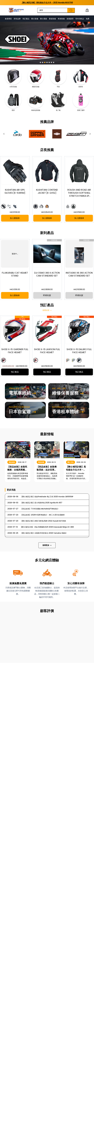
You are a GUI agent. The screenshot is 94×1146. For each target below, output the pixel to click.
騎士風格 (43, 18)
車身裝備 (61, 18)
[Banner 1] (40, 62)
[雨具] (13, 99)
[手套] (58, 76)
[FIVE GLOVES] (77, 134)
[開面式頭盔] (35, 76)
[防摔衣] (80, 76)
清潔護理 (70, 18)
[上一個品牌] (4, 134)
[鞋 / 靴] (58, 99)
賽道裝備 (52, 18)
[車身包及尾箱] (35, 99)
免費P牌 (89, 18)
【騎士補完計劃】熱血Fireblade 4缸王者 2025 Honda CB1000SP (47, 2)
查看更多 (47, 545)
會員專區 (8, 18)
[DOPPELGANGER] (37, 134)
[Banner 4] (47, 62)
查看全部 (47, 310)
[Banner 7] (53, 62)
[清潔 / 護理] (80, 99)
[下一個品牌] (90, 134)
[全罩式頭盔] (13, 76)
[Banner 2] (42, 62)
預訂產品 (26, 18)
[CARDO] (17, 134)
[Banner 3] (44, 62)
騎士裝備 (34, 18)
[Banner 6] (51, 62)
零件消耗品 (79, 18)
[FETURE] (57, 134)
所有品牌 (17, 18)
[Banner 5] (49, 62)
